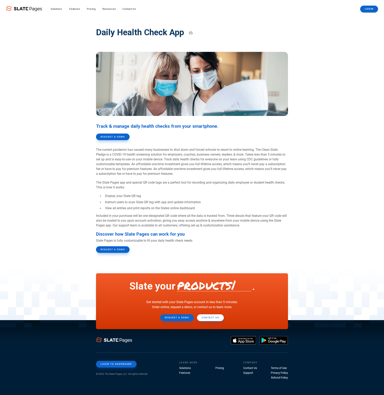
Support (248, 372)
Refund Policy (279, 377)
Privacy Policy (279, 372)
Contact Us (129, 8)
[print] (191, 33)
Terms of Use (279, 368)
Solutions (185, 368)
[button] (56, 9)
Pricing (91, 8)
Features (184, 372)
